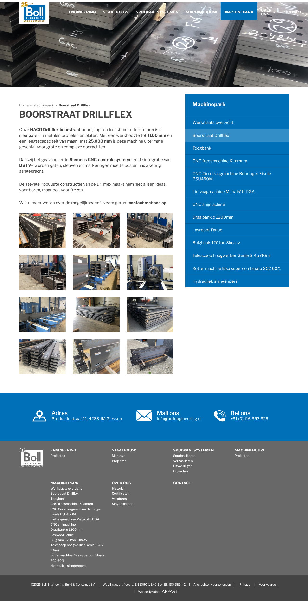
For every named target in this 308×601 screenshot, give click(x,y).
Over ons (266, 12)
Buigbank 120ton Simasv (216, 242)
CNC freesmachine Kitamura (219, 160)
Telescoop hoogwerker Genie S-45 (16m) (231, 255)
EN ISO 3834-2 (175, 584)
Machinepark (239, 12)
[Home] (34, 13)
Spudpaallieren (184, 455)
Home (24, 105)
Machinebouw (201, 12)
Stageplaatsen (122, 504)
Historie (118, 488)
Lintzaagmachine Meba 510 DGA (223, 191)
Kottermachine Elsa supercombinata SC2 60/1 (236, 268)
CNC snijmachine (208, 204)
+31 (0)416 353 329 (249, 418)
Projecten (58, 455)
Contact (292, 12)
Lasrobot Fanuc (207, 230)
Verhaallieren (183, 461)
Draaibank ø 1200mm (212, 217)
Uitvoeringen (182, 466)
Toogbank (201, 148)
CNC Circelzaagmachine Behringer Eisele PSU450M (231, 176)
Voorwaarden (268, 584)
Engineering (82, 12)
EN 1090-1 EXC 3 (147, 584)
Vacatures (119, 499)
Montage (118, 455)
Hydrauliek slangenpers (215, 281)
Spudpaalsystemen (157, 12)
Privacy (244, 584)
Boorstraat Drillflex (74, 105)
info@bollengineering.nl (179, 418)
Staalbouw (115, 12)
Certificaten (120, 493)
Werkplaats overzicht (212, 122)
